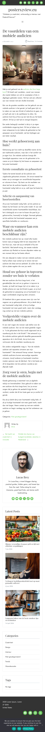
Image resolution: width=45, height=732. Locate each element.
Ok (14, 729)
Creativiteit (9, 642)
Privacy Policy (28, 729)
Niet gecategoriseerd (18, 416)
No (19, 729)
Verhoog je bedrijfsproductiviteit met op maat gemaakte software (22, 582)
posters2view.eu (22, 9)
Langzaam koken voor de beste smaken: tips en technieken (21, 619)
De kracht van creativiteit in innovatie (9, 437)
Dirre (13, 427)
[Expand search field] (4, 3)
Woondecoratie (10, 666)
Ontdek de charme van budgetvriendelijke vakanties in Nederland (29, 437)
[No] (42, 725)
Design (7, 647)
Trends (7, 661)
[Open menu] (22, 21)
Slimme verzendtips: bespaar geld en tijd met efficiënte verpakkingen (22, 545)
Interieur (8, 652)
